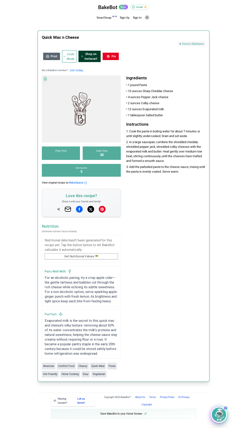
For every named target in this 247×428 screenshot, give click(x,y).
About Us (140, 397)
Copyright (147, 404)
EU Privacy (184, 397)
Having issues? (71, 400)
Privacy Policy (167, 397)
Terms (152, 397)
